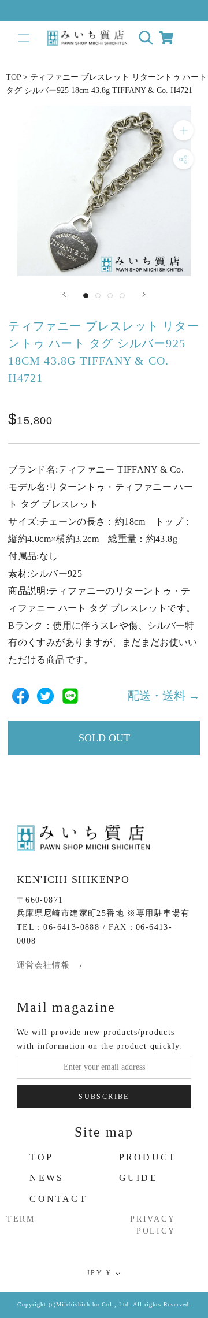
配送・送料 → (164, 695)
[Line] (70, 696)
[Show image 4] (122, 295)
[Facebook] (20, 696)
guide (138, 1178)
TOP (13, 77)
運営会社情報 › (50, 965)
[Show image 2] (98, 295)
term (20, 1219)
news (46, 1178)
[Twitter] (45, 696)
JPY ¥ (99, 1273)
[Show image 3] (110, 295)
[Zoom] (183, 130)
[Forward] (64, 294)
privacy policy (153, 1225)
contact (58, 1199)
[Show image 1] (85, 295)
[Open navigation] (23, 38)
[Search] (146, 38)
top (41, 1157)
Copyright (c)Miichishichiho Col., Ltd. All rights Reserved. (104, 1304)
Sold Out (104, 738)
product (147, 1157)
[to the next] (144, 294)
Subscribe (104, 1097)
